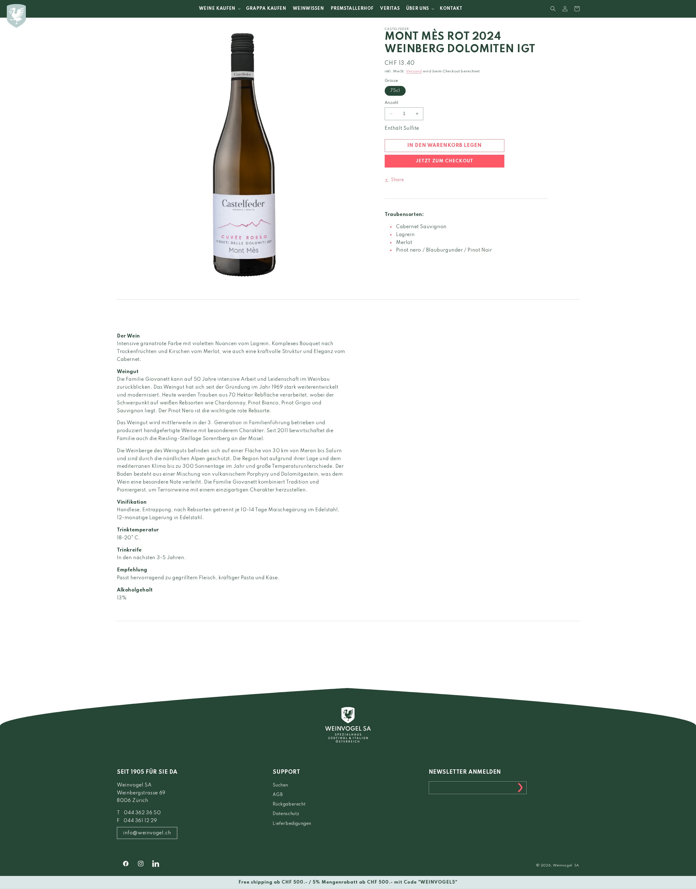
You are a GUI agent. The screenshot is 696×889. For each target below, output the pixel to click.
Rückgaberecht (289, 804)
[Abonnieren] (520, 787)
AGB (278, 795)
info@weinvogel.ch (147, 833)
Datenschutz (286, 814)
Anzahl (391, 103)
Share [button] (397, 180)
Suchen (280, 785)
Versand (414, 71)
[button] (219, 8)
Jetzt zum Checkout (444, 161)
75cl (395, 91)
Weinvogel (562, 865)
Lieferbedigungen (292, 824)
